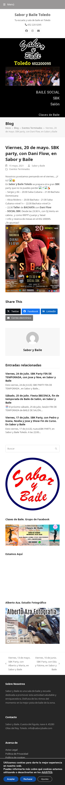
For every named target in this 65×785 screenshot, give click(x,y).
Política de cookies (15, 757)
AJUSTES (47, 772)
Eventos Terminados (19, 169)
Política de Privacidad (16, 753)
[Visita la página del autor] (32, 337)
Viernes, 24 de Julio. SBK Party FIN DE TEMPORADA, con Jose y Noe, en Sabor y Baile (30, 377)
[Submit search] (56, 448)
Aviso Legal (11, 749)
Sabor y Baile (38, 165)
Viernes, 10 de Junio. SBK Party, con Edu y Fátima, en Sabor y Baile (46, 663)
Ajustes (45, 779)
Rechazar (27, 779)
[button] (8, 4)
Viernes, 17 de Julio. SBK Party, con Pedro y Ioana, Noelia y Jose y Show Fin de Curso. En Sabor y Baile (32, 421)
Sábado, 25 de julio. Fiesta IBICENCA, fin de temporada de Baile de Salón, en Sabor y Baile (32, 399)
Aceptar (11, 779)
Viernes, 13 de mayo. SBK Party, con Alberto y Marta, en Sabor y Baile (17, 663)
